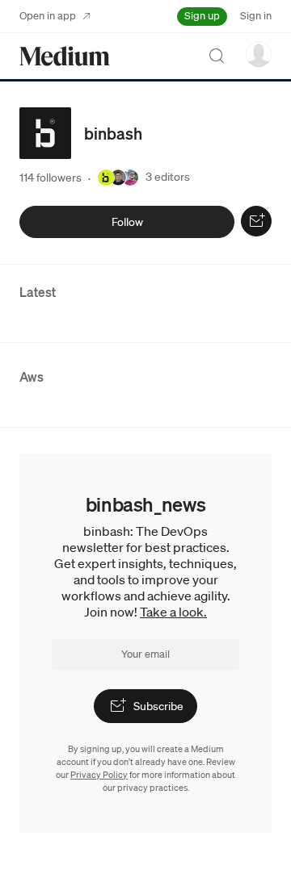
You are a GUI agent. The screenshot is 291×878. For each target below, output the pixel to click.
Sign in (256, 16)
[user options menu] (259, 54)
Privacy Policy (99, 774)
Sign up (202, 16)
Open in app (47, 16)
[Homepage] (64, 56)
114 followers (50, 177)
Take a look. (173, 612)
